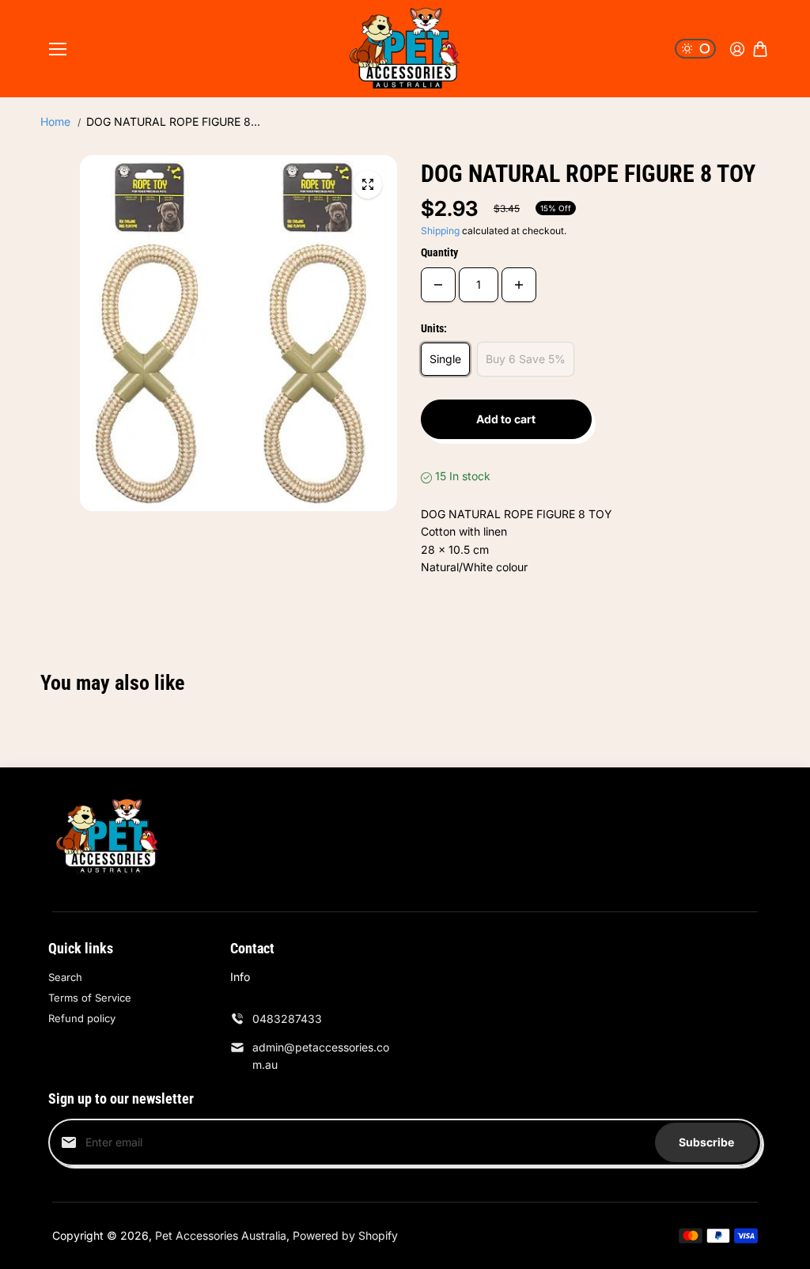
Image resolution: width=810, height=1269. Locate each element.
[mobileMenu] (57, 49)
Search (65, 977)
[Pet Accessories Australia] (405, 48)
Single (445, 359)
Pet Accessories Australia (220, 1235)
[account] (737, 49)
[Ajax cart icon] (760, 49)
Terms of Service (89, 997)
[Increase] (519, 284)
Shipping (440, 231)
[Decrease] (438, 284)
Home (55, 121)
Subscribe (706, 1142)
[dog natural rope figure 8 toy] (367, 184)
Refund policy (81, 1018)
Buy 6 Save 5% (526, 359)
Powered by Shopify (345, 1235)
